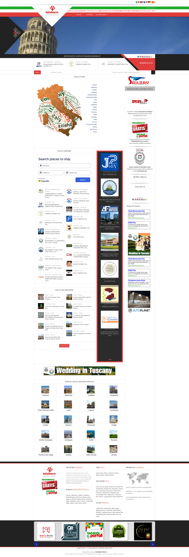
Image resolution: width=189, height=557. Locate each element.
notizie (52, 313)
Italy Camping (116, 512)
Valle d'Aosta (91, 455)
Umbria (68, 455)
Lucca (53, 247)
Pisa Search (109, 490)
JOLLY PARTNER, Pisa (80, 219)
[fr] (145, 2)
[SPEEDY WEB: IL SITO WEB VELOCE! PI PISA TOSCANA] (143, 531)
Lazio (68, 410)
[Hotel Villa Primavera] (109, 214)
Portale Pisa (100, 488)
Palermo (116, 473)
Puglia (114, 425)
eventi (51, 295)
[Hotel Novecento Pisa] (109, 240)
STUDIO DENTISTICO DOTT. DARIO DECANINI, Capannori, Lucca (54, 278)
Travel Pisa (102, 490)
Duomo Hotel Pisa (117, 496)
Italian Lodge (115, 508)
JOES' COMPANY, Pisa (80, 273)
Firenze (106, 473)
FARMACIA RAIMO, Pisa (50, 64)
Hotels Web (100, 508)
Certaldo (54, 238)
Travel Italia (109, 510)
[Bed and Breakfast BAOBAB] (109, 187)
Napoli (102, 475)
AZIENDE (89, 14)
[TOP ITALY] (109, 164)
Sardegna (68, 440)
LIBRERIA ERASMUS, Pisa (81, 228)
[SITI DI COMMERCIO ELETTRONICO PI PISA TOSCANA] (94, 531)
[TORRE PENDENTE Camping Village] (109, 265)
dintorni (52, 324)
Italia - (79, 14)
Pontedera (83, 207)
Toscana (114, 440)
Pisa (53, 202)
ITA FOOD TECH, (78, 237)
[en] (141, 2)
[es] (153, 2)
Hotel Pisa (98, 492)
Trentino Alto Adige (45, 455)
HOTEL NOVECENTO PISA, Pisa (109, 252)
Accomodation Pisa (101, 494)
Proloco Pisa (112, 487)
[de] (149, 2)
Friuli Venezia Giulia (46, 410)
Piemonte (91, 425)
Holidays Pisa (111, 494)
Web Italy (98, 512)
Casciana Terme (56, 265)
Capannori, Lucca (57, 274)
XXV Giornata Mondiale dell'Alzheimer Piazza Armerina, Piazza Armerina (54, 317)
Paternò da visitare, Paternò (81, 324)
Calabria (91, 395)
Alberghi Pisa (105, 492)
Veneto (114, 455)
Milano (98, 475)
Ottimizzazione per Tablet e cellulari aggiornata (101, 72)
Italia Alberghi (117, 510)
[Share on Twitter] (149, 56)
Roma (101, 473)
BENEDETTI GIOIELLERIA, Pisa (86, 64)
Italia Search (150, 8)
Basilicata (68, 395)
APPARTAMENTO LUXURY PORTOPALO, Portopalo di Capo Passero (54, 195)
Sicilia (91, 440)
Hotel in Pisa (116, 490)
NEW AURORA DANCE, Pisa (53, 259)
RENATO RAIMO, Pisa (80, 264)
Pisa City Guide (104, 487)
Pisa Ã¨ (101, 496)
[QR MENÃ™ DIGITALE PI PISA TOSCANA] (46, 531)
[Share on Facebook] (138, 56)
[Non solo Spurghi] (109, 317)
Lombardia (114, 410)
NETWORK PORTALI (101, 552)
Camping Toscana (107, 512)
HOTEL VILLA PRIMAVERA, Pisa (109, 227)
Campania (114, 395)
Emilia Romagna (45, 440)
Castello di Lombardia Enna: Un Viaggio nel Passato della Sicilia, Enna (54, 328)
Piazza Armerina (54, 229)
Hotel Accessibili (111, 514)
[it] (137, 2)
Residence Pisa (114, 492)
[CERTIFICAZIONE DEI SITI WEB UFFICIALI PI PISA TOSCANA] (119, 531)
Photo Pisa (115, 488)
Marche (68, 425)
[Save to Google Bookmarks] (140, 56)
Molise (45, 425)
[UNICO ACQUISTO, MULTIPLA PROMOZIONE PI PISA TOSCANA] (70, 531)
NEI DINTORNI (101, 14)
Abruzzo (46, 395)
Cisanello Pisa (108, 496)
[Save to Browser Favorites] (151, 56)
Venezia (111, 473)
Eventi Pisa (120, 487)
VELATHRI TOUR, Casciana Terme (109, 305)
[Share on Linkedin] (145, 56)
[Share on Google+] (142, 56)
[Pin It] (147, 56)
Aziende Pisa (107, 488)
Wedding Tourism (100, 510)
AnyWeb (79, 548)
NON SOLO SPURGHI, (109, 330)
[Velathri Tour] (109, 292)
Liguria (91, 410)
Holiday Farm (107, 508)
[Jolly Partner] (109, 343)
